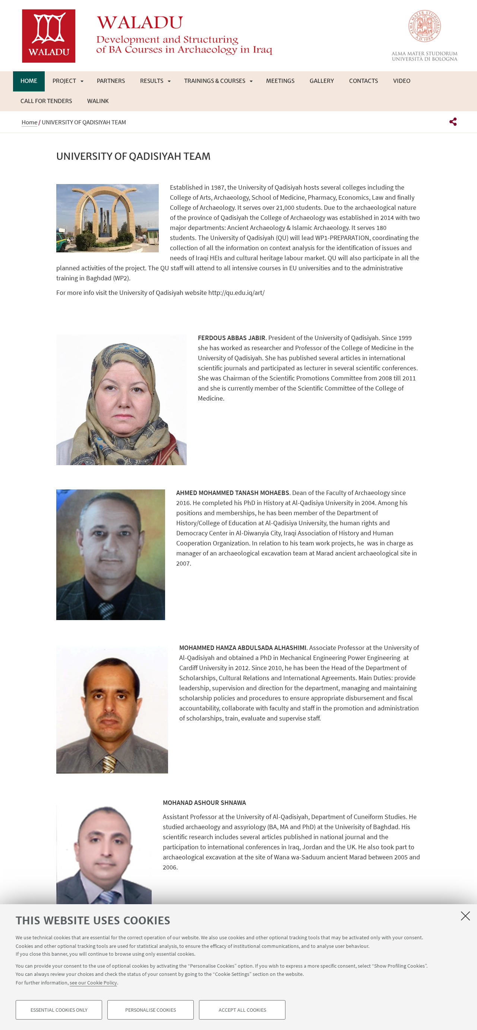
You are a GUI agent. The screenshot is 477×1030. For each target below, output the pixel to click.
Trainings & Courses (214, 80)
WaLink (98, 101)
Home (28, 80)
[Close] (465, 916)
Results (151, 80)
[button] (453, 122)
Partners (111, 80)
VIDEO (401, 80)
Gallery (322, 80)
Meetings (280, 80)
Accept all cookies (242, 1009)
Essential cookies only (59, 1009)
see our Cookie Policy (93, 982)
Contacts (363, 80)
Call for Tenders (46, 101)
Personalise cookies (150, 1009)
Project (64, 80)
